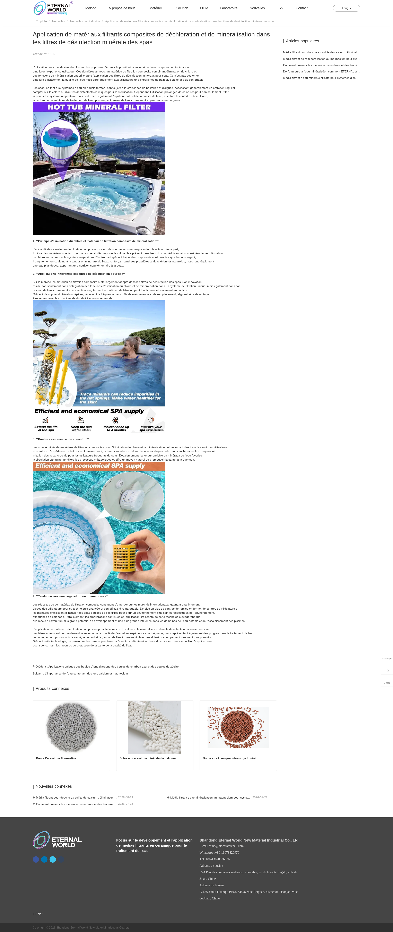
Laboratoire (228, 8)
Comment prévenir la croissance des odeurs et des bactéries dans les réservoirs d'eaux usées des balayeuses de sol (76, 804)
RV (281, 8)
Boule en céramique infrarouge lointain (230, 758)
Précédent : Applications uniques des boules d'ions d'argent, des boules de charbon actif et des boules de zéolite (106, 666)
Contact (302, 8)
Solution (182, 8)
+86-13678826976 (227, 852)
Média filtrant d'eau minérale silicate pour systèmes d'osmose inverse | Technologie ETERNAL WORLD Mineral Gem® (321, 77)
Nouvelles (58, 21)
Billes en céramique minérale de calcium (148, 758)
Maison (90, 8)
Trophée (41, 21)
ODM (204, 8)
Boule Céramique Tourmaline (56, 758)
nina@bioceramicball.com (227, 846)
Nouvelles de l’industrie (85, 21)
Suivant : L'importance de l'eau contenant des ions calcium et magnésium (80, 673)
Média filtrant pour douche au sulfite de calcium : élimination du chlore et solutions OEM (76, 797)
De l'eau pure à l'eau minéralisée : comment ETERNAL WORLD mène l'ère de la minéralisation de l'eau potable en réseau (321, 71)
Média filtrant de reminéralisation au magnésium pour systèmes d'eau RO (211, 797)
